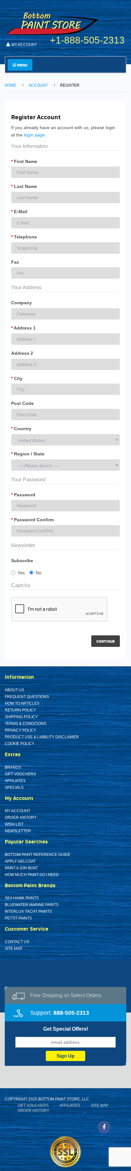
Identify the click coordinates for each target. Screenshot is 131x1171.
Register (69, 85)
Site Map (13, 948)
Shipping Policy (21, 717)
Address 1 (25, 327)
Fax (15, 262)
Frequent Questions (27, 696)
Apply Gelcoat (20, 861)
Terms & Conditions (25, 723)
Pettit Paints (18, 918)
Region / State (29, 453)
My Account (17, 811)
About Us (14, 690)
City (18, 378)
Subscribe (22, 560)
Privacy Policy (20, 730)
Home (10, 85)
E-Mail (20, 211)
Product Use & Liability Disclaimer (42, 737)
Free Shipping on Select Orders (65, 995)
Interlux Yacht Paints (28, 911)
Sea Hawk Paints (22, 898)
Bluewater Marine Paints (32, 905)
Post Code (22, 403)
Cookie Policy (19, 743)
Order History (21, 817)
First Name (25, 161)
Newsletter (18, 831)
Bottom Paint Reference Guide (37, 854)
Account (38, 85)
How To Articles (22, 703)
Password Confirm (34, 519)
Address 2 (22, 353)
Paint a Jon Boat (21, 868)
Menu (21, 65)
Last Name (25, 186)
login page (34, 134)
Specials (14, 787)
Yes (21, 572)
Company (21, 302)
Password (24, 494)
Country (22, 428)
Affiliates (15, 781)
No (38, 572)
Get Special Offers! (65, 1029)
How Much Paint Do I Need (32, 874)
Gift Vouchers (20, 774)
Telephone (25, 236)
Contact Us (17, 942)
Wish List (14, 824)
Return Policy (20, 710)
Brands (13, 767)
